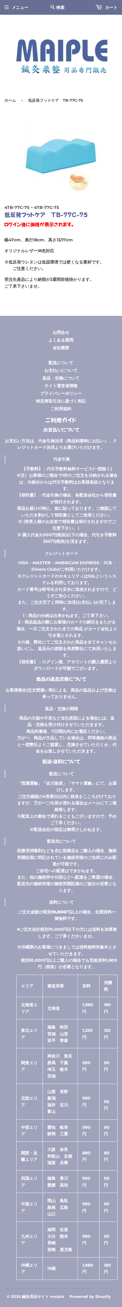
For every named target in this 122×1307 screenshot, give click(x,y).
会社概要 (61, 347)
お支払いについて (61, 370)
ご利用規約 (61, 408)
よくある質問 (61, 340)
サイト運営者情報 (61, 385)
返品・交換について (61, 378)
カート (111, 7)
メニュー (20, 7)
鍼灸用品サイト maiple (43, 1296)
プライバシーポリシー (61, 393)
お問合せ (61, 332)
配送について (61, 362)
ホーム (10, 100)
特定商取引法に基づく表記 (61, 401)
